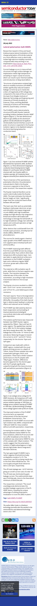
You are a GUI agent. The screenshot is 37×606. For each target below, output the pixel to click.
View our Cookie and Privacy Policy (7, 589)
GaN (9, 498)
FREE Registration (18, 26)
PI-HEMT (19, 498)
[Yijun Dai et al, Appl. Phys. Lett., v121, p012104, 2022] (17, 65)
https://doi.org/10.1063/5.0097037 (19, 502)
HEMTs (13, 498)
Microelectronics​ (14, 40)
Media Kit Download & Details (10, 548)
